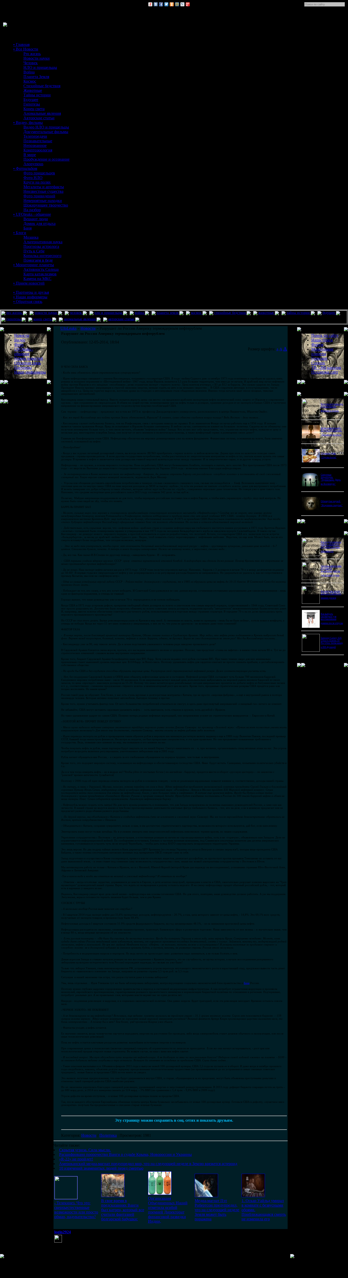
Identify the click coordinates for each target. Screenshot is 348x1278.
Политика (108, 1135)
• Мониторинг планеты (33, 265)
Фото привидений (39, 196)
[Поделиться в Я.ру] (150, 4)
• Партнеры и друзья (31, 292)
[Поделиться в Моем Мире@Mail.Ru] (177, 4)
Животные (32, 90)
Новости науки (36, 58)
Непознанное (35, 145)
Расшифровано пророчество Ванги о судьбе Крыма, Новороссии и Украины (125, 1154)
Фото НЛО (33, 177)
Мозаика (30, 237)
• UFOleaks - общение (32, 214)
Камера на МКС (37, 278)
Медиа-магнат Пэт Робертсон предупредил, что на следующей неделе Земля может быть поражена (217, 1209)
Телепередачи (35, 136)
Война (29, 72)
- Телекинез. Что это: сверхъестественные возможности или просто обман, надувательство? (76, 1210)
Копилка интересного (42, 255)
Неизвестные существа (43, 191)
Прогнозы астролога (41, 246)
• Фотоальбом (25, 168)
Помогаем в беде (38, 260)
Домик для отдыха (39, 223)
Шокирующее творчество (45, 205)
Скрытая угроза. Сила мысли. (85, 1150)
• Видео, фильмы (28, 122)
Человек (30, 63)
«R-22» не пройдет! (76, 1159)
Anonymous (33, 164)
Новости (88, 1135)
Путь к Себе (34, 251)
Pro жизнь (32, 54)
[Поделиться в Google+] (188, 4)
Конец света (34, 109)
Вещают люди (35, 219)
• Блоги (19, 233)
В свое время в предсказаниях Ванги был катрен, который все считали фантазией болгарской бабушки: (122, 1209)
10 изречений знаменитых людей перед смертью (101, 1168)
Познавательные (37, 141)
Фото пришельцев (39, 173)
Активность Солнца (41, 269)
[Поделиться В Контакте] (156, 4)
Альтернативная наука (42, 242)
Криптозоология (37, 150)
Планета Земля (36, 76)
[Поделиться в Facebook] (161, 4)
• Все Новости (25, 49)
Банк (246, 983)
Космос (29, 81)
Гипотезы (31, 104)
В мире (29, 154)
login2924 (62, 1232)
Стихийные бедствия (41, 86)
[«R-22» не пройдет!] (159, 1193)
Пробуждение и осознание (46, 159)
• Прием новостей (29, 283)
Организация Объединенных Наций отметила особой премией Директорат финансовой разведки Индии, (168, 1209)
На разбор (32, 210)
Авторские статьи (39, 118)
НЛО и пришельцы (40, 67)
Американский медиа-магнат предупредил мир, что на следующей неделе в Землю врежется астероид (148, 1163)
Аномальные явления (42, 113)
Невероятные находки (42, 200)
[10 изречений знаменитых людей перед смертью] (253, 1196)
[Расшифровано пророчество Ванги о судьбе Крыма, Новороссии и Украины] (113, 1196)
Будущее (30, 99)
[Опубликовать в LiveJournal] (182, 4)
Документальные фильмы (45, 132)
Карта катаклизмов (40, 274)
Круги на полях (37, 182)
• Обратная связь (27, 301)
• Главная (21, 44)
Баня (27, 228)
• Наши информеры (30, 297)
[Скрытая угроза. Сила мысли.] (66, 1198)
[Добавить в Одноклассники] (172, 4)
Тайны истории (37, 95)
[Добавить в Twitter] (166, 4)
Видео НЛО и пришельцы (46, 127)
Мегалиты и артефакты (43, 187)
